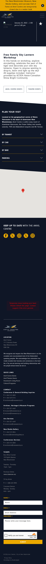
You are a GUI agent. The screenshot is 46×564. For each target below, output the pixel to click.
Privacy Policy (8, 558)
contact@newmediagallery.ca (14, 435)
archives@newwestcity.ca (12, 413)
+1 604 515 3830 (10, 395)
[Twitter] (12, 235)
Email (7, 508)
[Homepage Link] (12, 15)
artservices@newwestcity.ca (13, 424)
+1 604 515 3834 (10, 432)
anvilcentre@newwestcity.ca (13, 400)
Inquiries (8, 516)
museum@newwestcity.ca (12, 411)
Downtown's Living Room (12, 381)
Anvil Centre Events (13, 89)
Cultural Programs (10, 383)
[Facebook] (6, 235)
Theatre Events (34, 89)
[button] (23, 191)
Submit (23, 542)
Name (6, 498)
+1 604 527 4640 (10, 408)
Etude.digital (15, 560)
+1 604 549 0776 (10, 398)
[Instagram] (19, 235)
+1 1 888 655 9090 (10, 483)
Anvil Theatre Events (10, 378)
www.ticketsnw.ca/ (10, 474)
